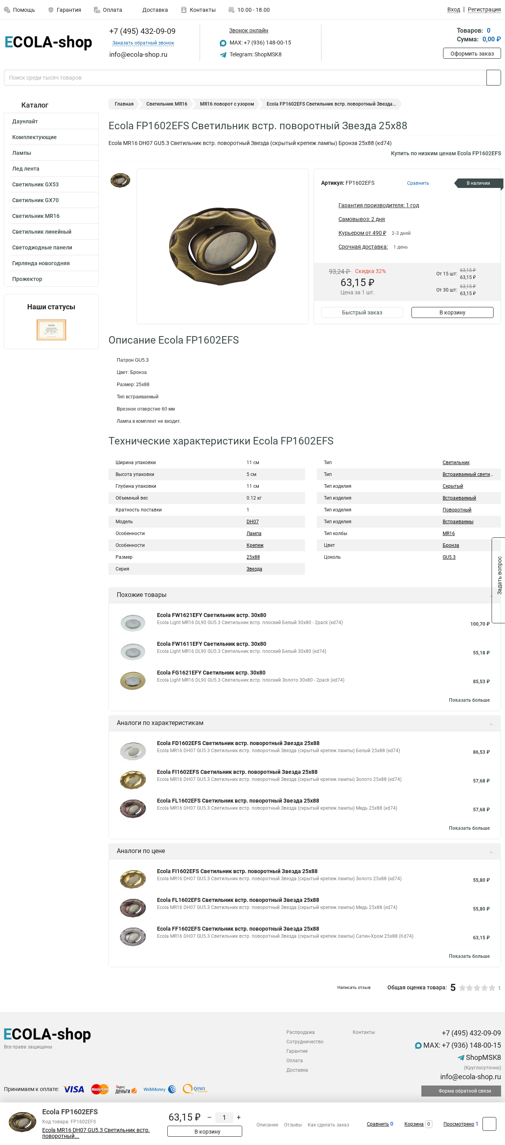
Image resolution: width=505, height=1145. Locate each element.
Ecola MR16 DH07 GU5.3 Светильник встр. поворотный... (96, 1133)
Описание (267, 1125)
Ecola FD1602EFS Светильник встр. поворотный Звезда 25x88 (238, 743)
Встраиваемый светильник (473, 474)
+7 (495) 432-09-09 (141, 31)
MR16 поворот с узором (227, 104)
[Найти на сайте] (493, 78)
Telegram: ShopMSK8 (255, 54)
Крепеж (255, 545)
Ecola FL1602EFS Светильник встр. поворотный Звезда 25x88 (238, 800)
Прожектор (27, 279)
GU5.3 (449, 557)
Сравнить (378, 1124)
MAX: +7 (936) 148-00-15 (259, 42)
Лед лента (25, 168)
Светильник (456, 462)
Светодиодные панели (42, 247)
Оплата (112, 10)
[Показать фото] (120, 180)
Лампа (254, 533)
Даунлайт (25, 121)
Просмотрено (458, 1124)
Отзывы (293, 1125)
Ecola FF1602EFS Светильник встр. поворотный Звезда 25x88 (238, 929)
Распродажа (300, 1032)
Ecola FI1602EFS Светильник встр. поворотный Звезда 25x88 (237, 772)
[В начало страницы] (489, 1124)
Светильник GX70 (35, 200)
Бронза (451, 545)
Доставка (154, 10)
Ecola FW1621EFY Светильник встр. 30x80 (211, 615)
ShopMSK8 (482, 1057)
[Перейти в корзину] (448, 36)
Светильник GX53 (35, 184)
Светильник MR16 (36, 216)
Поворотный (457, 510)
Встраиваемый (459, 498)
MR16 (449, 533)
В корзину (453, 312)
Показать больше (469, 700)
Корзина (414, 1124)
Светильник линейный (41, 232)
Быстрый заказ (362, 312)
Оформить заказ (472, 53)
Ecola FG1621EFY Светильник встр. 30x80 (211, 672)
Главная (124, 104)
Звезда (254, 569)
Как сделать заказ (328, 1125)
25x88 (253, 557)
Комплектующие (34, 137)
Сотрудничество (305, 1042)
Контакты (203, 10)
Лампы (21, 153)
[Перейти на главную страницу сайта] (48, 42)
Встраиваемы (458, 521)
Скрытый (453, 486)
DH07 (253, 521)
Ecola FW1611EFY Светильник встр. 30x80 (211, 644)
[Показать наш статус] (51, 330)
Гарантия (69, 10)
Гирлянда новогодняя (41, 263)
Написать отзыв (353, 987)
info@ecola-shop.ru (470, 1077)
